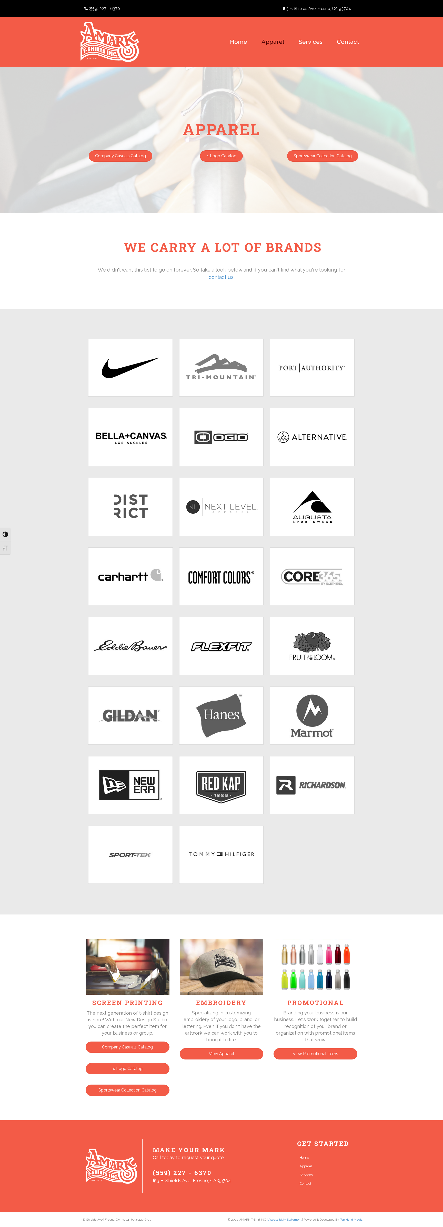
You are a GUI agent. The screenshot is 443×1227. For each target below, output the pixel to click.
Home (238, 41)
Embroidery (221, 1003)
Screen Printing (127, 1003)
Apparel (272, 41)
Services (311, 41)
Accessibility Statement (284, 1219)
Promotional (315, 1003)
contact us (221, 277)
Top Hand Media (351, 1219)
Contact (348, 41)
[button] (120, 156)
